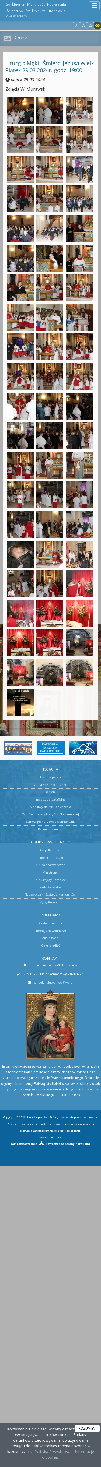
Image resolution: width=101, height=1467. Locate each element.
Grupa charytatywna (50, 865)
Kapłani (50, 792)
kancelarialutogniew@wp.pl (53, 982)
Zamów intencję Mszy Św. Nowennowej (50, 814)
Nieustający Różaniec (51, 880)
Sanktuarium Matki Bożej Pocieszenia (36, 10)
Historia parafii (50, 777)
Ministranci (50, 872)
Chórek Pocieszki (50, 858)
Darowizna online (50, 829)
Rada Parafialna (50, 887)
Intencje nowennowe (50, 930)
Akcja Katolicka (50, 850)
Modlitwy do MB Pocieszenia (50, 807)
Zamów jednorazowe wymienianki (50, 821)
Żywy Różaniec (50, 902)
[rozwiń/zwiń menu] (94, 5)
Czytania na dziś (50, 923)
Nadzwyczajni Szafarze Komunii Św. (50, 894)
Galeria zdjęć (50, 945)
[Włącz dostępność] (97, 25)
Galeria (21, 38)
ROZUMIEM (87, 1428)
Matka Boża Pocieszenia (50, 785)
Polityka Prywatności (52, 1451)
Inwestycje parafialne (50, 799)
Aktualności (50, 938)
